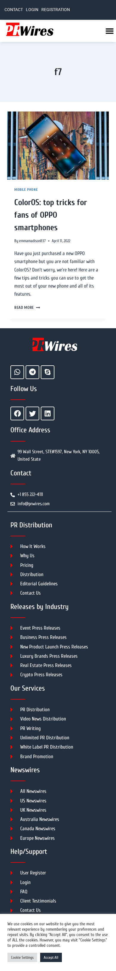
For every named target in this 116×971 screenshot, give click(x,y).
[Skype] (47, 372)
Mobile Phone (26, 189)
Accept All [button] (51, 957)
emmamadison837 (32, 241)
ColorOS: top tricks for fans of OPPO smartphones (50, 215)
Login (32, 9)
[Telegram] (32, 372)
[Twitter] (32, 413)
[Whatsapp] (17, 372)
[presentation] (58, 146)
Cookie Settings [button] (22, 957)
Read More (27, 307)
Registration (55, 9)
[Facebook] (17, 413)
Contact (13, 9)
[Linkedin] (47, 413)
